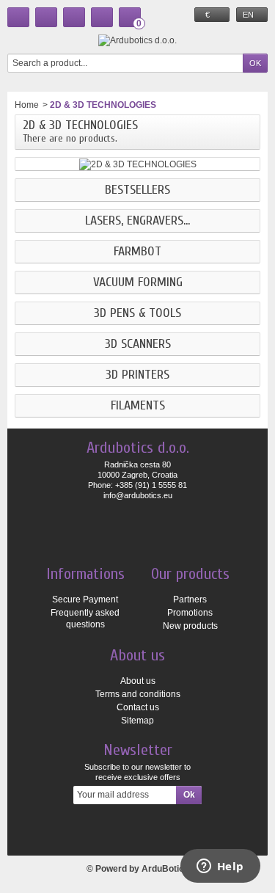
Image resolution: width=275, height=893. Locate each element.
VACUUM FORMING (138, 282)
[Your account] (102, 17)
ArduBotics (165, 869)
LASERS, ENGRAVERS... (137, 221)
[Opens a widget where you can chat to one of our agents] (220, 867)
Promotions (190, 613)
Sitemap (137, 720)
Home (27, 105)
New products (190, 626)
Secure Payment (85, 599)
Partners (190, 599)
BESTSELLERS (137, 190)
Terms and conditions (137, 694)
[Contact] (46, 17)
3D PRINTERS (137, 375)
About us (137, 681)
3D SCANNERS (138, 344)
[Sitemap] (74, 17)
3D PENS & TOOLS (137, 313)
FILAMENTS (138, 405)
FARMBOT (137, 251)
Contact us (138, 707)
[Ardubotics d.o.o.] (137, 40)
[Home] (18, 17)
